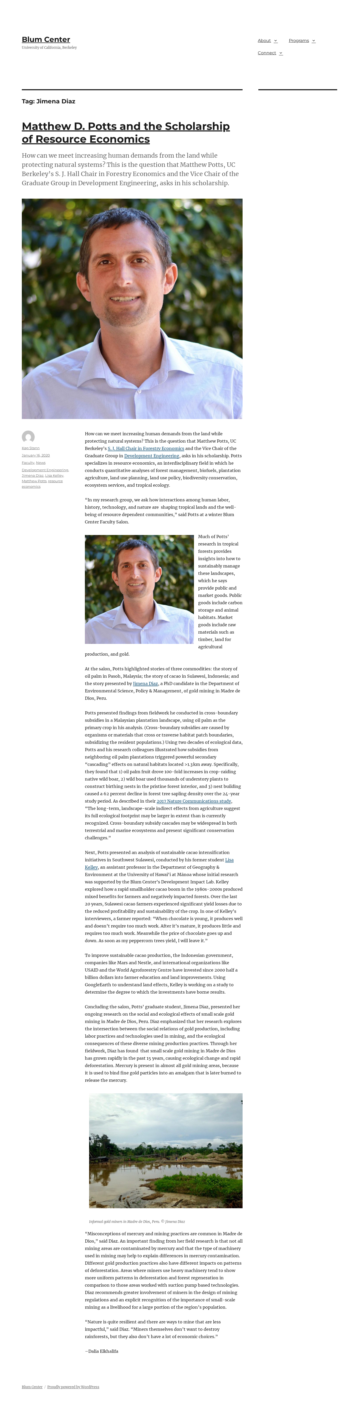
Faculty (28, 462)
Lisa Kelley (54, 475)
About (264, 40)
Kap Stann (31, 448)
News (40, 462)
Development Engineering (151, 455)
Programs (299, 40)
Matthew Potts (34, 481)
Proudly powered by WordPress (73, 1387)
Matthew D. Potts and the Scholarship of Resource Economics (126, 132)
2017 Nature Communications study (194, 801)
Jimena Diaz (145, 683)
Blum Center (46, 39)
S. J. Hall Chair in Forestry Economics (146, 448)
